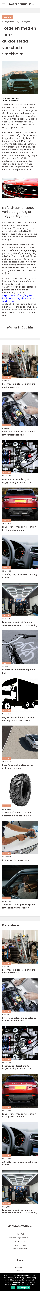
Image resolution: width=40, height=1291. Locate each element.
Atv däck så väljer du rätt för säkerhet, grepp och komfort (16, 814)
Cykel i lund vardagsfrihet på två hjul (18, 671)
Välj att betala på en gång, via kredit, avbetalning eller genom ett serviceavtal (19, 298)
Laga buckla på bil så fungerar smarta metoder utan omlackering (19, 624)
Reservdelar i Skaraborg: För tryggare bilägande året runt (16, 481)
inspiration (7, 17)
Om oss (20, 1271)
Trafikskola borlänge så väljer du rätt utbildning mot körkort (18, 906)
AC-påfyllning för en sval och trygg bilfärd (19, 576)
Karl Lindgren (24, 22)
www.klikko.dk (22, 1249)
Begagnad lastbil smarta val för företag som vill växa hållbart (18, 719)
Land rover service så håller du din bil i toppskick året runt (19, 528)
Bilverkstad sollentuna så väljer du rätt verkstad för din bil (19, 433)
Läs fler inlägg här (20, 327)
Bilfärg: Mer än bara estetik (15, 860)
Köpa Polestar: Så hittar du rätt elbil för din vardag (18, 767)
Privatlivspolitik (23, 1288)
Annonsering (20, 1267)
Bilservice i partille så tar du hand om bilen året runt (18, 386)
